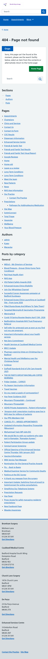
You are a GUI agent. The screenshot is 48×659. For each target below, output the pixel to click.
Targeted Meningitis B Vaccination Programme (24, 310)
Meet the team (10, 179)
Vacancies (8, 220)
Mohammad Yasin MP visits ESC (17, 432)
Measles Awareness (12, 510)
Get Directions (8, 539)
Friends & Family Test (13, 146)
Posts (8, 103)
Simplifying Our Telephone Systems (19, 489)
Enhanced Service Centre (15, 142)
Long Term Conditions (13, 172)
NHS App (8, 278)
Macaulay (8, 247)
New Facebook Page (13, 506)
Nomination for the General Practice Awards (23, 463)
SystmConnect (10, 213)
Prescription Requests (13, 492)
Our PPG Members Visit (14, 418)
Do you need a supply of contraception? (21, 393)
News (6, 187)
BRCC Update (10, 348)
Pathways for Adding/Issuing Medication (26, 205)
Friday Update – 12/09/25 (15, 382)
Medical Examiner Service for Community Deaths (25, 471)
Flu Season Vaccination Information (19, 385)
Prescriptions (9, 201)
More (30, 19)
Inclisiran (8, 365)
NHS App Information (13, 190)
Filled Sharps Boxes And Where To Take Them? (24, 306)
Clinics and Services (12, 123)
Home (6, 19)
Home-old (8, 164)
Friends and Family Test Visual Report (20, 153)
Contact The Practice (18, 198)
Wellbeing (8, 224)
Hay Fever (8, 496)
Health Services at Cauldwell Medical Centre (23, 344)
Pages (8, 95)
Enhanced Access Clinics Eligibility (18, 286)
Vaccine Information (13, 456)
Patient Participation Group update (19, 442)
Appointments (17, 19)
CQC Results (9, 134)
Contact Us (9, 127)
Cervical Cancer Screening (15, 446)
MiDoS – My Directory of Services (18, 264)
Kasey (6, 243)
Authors (9, 99)
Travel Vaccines (10, 389)
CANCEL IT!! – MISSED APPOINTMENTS (21, 422)
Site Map (8, 209)
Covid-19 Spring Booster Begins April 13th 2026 (24, 317)
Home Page (36, 68)
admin (7, 240)
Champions (9, 120)
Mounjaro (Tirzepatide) (14, 404)
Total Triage (9, 216)
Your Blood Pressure (12, 227)
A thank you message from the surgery (21, 478)
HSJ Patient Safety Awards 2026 (17, 282)
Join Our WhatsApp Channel (16, 289)
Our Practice (9, 194)
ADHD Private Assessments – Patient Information (25, 408)
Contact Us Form (11, 131)
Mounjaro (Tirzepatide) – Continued (19, 400)
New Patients (9, 183)
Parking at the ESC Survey (15, 475)
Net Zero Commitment (14, 341)
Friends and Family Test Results (17, 149)
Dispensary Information (14, 138)
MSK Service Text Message (15, 460)
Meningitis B (9, 314)
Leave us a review (11, 168)
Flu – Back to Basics (12, 467)
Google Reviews (11, 157)
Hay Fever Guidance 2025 (15, 396)
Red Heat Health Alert (13, 274)
